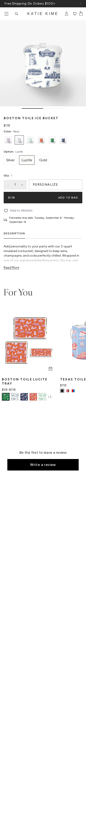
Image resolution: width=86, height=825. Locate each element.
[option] (8, 140)
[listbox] (43, 140)
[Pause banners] (80, 3)
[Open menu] (6, 13)
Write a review (43, 464)
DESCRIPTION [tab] (14, 233)
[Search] (16, 13)
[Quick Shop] (50, 369)
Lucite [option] (27, 160)
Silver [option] (10, 160)
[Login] (66, 13)
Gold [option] (43, 160)
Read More (11, 267)
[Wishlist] (74, 13)
